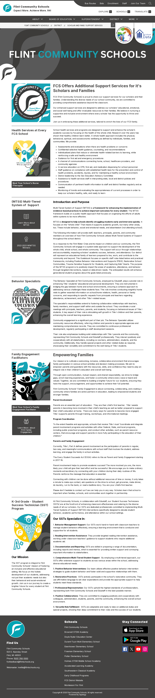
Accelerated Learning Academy (78, 666)
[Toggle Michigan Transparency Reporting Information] (113, 25)
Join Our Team (138, 3)
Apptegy (82, 695)
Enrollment (113, 3)
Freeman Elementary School (77, 651)
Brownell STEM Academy (76, 632)
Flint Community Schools (37, 25)
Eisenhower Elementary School (78, 646)
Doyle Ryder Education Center (78, 637)
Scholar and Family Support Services (85, 25)
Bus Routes (90, 3)
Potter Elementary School (76, 656)
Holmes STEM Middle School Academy (82, 661)
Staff (124, 3)
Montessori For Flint (73, 685)
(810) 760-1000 (21, 658)
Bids (102, 3)
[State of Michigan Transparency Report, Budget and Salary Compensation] (124, 33)
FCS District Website (73, 680)
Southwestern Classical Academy (79, 670)
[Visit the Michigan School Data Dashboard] (143, 33)
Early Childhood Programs (76, 675)
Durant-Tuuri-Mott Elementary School (82, 641)
